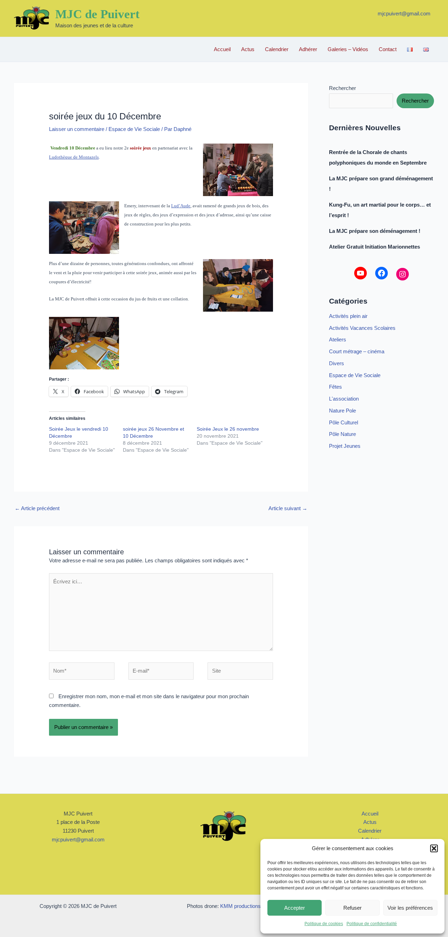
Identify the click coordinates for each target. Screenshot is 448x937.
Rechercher (342, 88)
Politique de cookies (323, 923)
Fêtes (335, 387)
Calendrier (276, 49)
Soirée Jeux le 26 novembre (228, 429)
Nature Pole (342, 411)
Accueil (222, 49)
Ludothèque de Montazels (74, 157)
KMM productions (240, 906)
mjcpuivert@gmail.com (404, 13)
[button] (434, 848)
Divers (336, 363)
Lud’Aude (180, 205)
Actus (247, 49)
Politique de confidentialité (371, 923)
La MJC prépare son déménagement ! (374, 231)
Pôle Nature (342, 434)
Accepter (294, 908)
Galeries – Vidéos (348, 49)
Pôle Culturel (343, 422)
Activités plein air (348, 316)
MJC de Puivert (97, 14)
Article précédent (37, 508)
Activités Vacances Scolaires (362, 328)
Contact (388, 49)
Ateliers (337, 339)
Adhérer (308, 49)
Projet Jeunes (344, 446)
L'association (344, 399)
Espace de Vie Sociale (134, 129)
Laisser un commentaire (76, 129)
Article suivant (287, 508)
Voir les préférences (410, 908)
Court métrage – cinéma (356, 351)
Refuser (352, 908)
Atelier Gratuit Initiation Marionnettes (374, 247)
